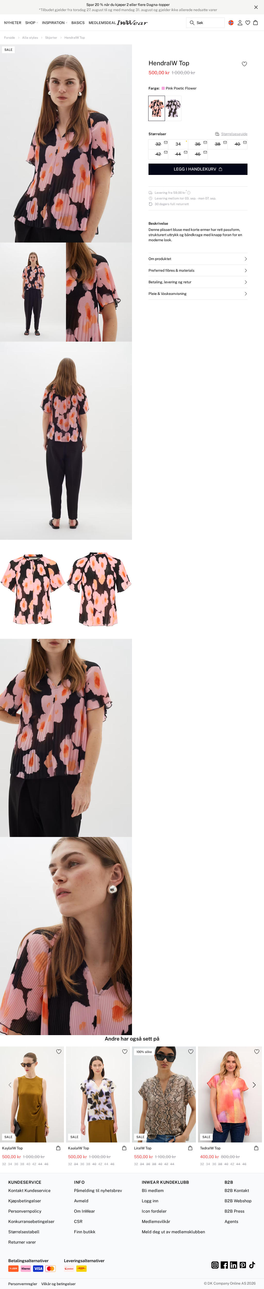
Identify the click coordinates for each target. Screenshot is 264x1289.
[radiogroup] (198, 150)
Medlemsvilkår (156, 1221)
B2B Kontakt (237, 1190)
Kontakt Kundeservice (29, 1190)
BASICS (78, 23)
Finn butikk (84, 1231)
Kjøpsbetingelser (24, 1200)
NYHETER (12, 23)
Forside (9, 37)
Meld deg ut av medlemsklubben (173, 1231)
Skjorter (51, 37)
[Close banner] (256, 7)
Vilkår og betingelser (58, 1284)
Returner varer (22, 1242)
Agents (231, 1221)
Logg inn (150, 1200)
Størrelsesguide (234, 134)
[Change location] (231, 23)
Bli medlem (153, 1190)
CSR (78, 1221)
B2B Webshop (238, 1200)
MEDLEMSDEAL (102, 23)
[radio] (178, 144)
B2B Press (234, 1211)
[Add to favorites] (244, 64)
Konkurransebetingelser (31, 1221)
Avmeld (81, 1200)
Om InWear (84, 1211)
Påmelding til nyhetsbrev (98, 1190)
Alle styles (30, 37)
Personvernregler (22, 1284)
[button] (198, 259)
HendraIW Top (74, 37)
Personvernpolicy (25, 1211)
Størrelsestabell (23, 1231)
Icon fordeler (154, 1211)
